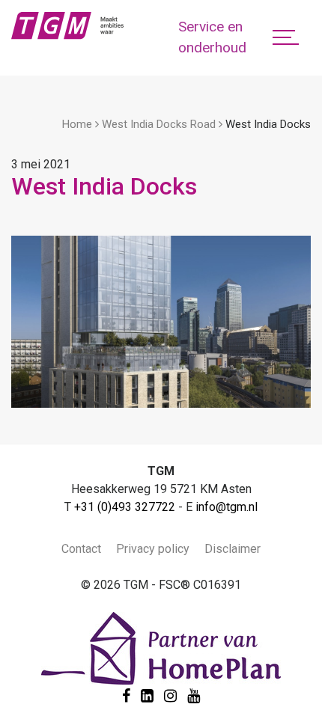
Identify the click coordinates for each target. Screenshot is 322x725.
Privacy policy (152, 549)
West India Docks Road (159, 124)
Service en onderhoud (212, 37)
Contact (81, 549)
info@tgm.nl (226, 507)
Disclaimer (232, 549)
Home (77, 124)
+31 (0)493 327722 (124, 507)
